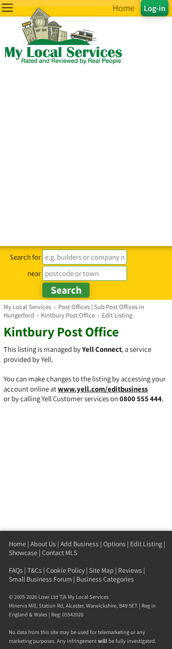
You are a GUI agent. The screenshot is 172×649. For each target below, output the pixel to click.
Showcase (23, 552)
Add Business (79, 544)
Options (114, 544)
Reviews (130, 570)
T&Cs (34, 570)
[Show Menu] (7, 8)
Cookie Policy (65, 570)
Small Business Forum (40, 579)
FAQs (16, 570)
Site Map (101, 570)
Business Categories (105, 579)
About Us (43, 544)
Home (17, 544)
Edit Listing (146, 544)
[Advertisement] (86, 156)
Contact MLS (59, 552)
